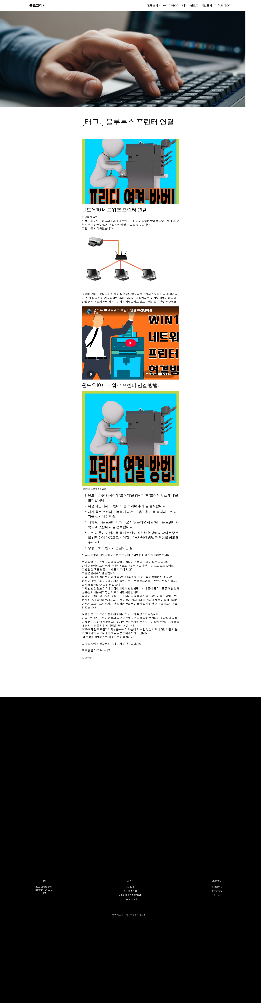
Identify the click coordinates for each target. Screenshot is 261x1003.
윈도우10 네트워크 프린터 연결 (114, 209)
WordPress (116, 914)
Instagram (217, 890)
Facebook (217, 886)
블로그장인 (37, 5)
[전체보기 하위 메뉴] (159, 5)
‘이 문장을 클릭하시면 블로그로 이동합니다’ (108, 637)
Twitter (217, 895)
